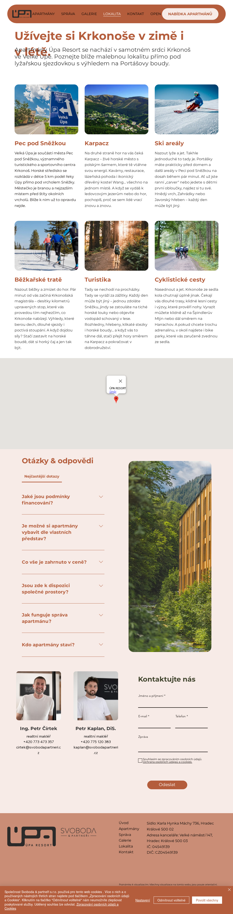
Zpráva (143, 736)
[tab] (42, 476)
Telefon (180, 716)
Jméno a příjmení (150, 695)
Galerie (125, 840)
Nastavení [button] (142, 900)
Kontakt (126, 852)
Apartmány (129, 829)
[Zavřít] (229, 890)
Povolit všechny (207, 900)
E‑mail (142, 716)
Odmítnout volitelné (171, 900)
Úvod (124, 823)
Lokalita (126, 846)
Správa (125, 835)
